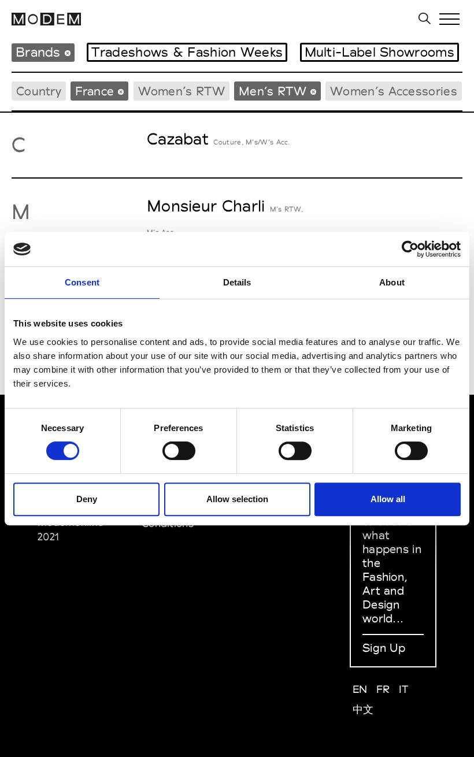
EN (360, 689)
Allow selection (237, 499)
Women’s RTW (181, 91)
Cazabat (178, 138)
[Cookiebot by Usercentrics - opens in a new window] (410, 249)
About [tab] (392, 282)
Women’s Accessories (393, 91)
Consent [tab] (82, 282)
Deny (86, 499)
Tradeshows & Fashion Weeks (187, 52)
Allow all (388, 499)
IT (404, 689)
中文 (363, 709)
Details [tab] (237, 282)
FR (383, 689)
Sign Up (383, 648)
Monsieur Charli (206, 205)
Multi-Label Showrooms (379, 52)
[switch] (178, 450)
